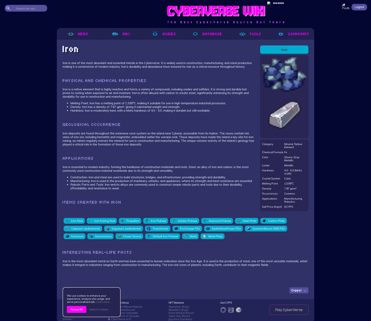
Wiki (126, 34)
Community (298, 34)
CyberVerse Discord (123, 309)
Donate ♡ (69, 319)
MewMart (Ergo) (178, 309)
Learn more (103, 301)
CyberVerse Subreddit (124, 312)
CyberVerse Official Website (125, 306)
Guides (169, 34)
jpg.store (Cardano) (180, 319)
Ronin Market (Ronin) (181, 312)
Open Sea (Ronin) (179, 316)
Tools (255, 34)
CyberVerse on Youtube (125, 316)
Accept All (77, 309)
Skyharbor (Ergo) (179, 306)
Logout (359, 7)
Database (212, 34)
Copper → (298, 290)
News (83, 34)
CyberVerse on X (121, 319)
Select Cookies (98, 309)
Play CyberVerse (289, 309)
